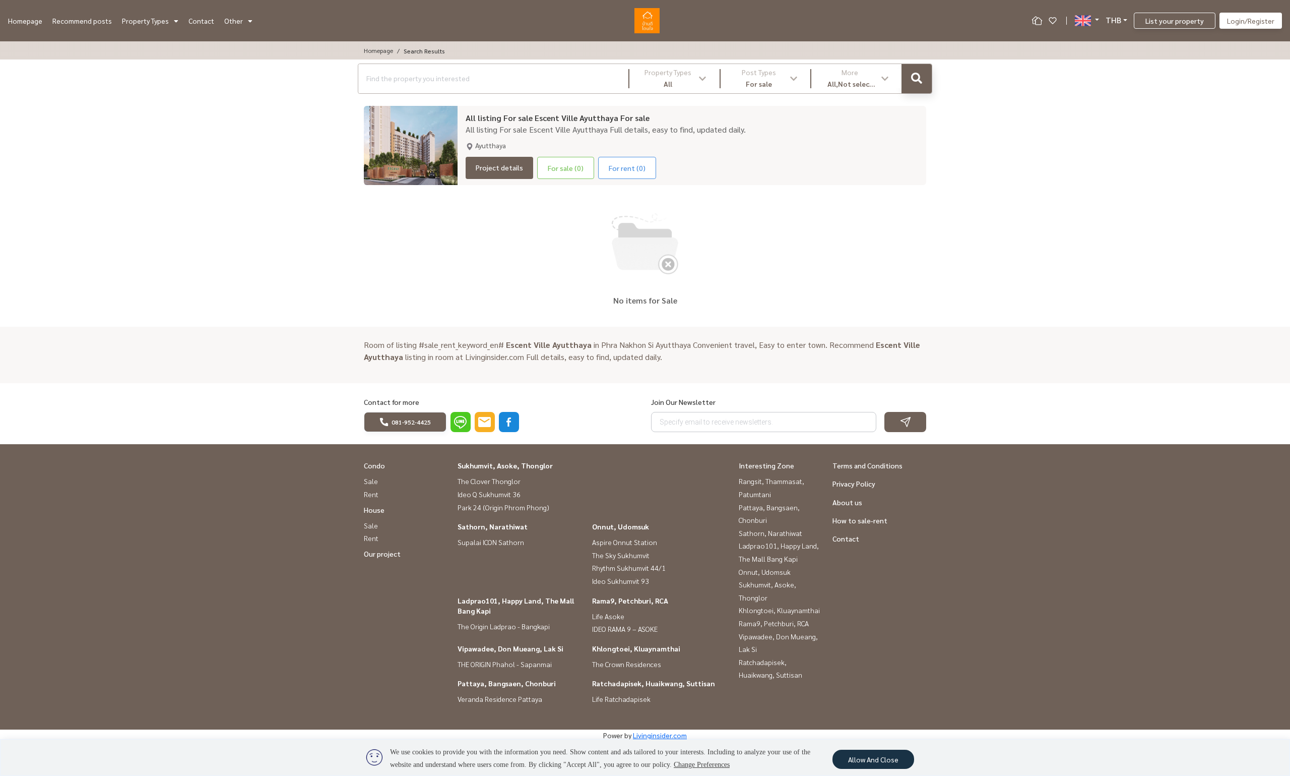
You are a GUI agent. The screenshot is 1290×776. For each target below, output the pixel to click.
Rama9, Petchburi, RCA (630, 600)
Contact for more (391, 401)
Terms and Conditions (867, 465)
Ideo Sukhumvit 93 (620, 580)
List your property (1174, 20)
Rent (371, 494)
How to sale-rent (859, 520)
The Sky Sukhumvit (621, 555)
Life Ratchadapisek (621, 698)
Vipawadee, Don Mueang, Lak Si (510, 648)
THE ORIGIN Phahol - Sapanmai (505, 664)
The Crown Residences (626, 664)
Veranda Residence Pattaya (500, 698)
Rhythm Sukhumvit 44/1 (629, 567)
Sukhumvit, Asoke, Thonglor (505, 465)
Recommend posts (82, 20)
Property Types (145, 20)
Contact (201, 20)
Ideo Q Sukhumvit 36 (489, 494)
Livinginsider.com (660, 735)
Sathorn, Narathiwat (493, 526)
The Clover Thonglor (489, 481)
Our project (382, 553)
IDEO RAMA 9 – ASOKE (625, 628)
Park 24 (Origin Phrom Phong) (503, 507)
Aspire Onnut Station (624, 542)
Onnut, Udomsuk (620, 526)
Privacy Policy (853, 483)
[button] (674, 78)
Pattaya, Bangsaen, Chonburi (507, 683)
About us (847, 502)
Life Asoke (608, 616)
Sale (371, 481)
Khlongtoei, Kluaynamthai (636, 648)
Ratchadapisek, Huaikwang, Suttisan (653, 683)
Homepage (25, 20)
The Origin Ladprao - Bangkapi (504, 626)
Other (233, 20)
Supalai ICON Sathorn (491, 542)
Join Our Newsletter (683, 401)
